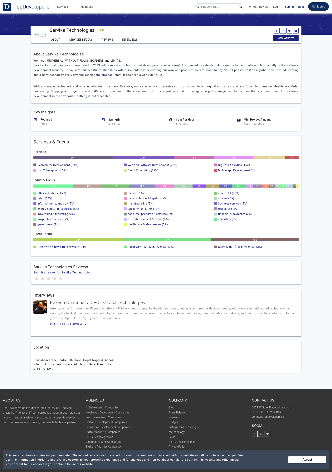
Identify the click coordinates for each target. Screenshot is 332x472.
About (55, 40)
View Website (286, 38)
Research (174, 417)
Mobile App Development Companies (107, 413)
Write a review (258, 7)
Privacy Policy (177, 447)
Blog (171, 408)
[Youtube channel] (296, 31)
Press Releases (178, 413)
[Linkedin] (283, 31)
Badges (173, 422)
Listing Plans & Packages (184, 427)
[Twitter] (289, 31)
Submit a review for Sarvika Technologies (62, 272)
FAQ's (172, 437)
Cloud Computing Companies (103, 442)
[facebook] (277, 31)
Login (276, 7)
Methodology (177, 432)
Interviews (130, 40)
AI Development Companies (102, 408)
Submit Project (294, 7)
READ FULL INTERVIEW (66, 324)
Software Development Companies (106, 422)
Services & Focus (81, 40)
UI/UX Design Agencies (99, 437)
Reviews (107, 40)
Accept (307, 459)
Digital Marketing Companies (103, 432)
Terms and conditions (182, 442)
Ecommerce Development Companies (108, 427)
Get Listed (318, 6)
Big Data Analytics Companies (104, 447)
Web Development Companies (103, 417)
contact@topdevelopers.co (268, 417)
